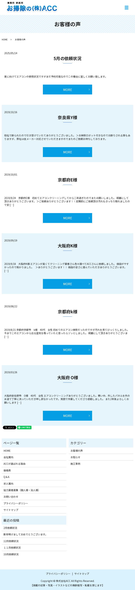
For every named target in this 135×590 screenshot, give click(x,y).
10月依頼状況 (11, 554)
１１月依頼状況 (12, 547)
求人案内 (8, 483)
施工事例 (75, 463)
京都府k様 (67, 311)
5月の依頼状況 (67, 58)
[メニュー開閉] (126, 7)
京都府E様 (67, 180)
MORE (67, 89)
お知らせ (75, 457)
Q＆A (6, 477)
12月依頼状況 (11, 541)
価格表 (7, 470)
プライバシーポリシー (16, 503)
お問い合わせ (11, 496)
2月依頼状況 (10, 528)
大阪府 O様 (67, 377)
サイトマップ (11, 510)
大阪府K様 (67, 245)
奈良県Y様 (67, 117)
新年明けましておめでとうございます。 (26, 534)
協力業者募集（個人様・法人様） (22, 490)
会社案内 (8, 457)
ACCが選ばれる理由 (14, 463)
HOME (5, 39)
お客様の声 (76, 450)
